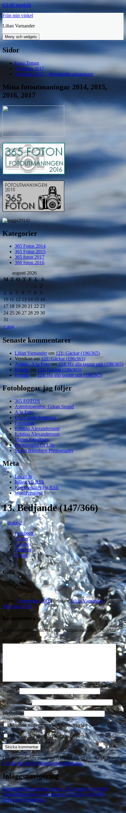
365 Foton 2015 (30, 251)
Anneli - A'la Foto (32, 364)
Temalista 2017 (29, 68)
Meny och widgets (21, 36)
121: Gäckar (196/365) (78, 353)
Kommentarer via (36, 487)
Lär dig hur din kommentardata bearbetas (42, 763)
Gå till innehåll (16, 5)
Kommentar (13, 640)
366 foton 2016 (29, 262)
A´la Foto (24, 412)
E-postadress (16, 702)
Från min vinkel (17, 15)
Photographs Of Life (34, 445)
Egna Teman (27, 63)
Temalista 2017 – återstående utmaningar (54, 74)
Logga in (23, 476)
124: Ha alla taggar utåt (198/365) (90, 364)
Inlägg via (29, 481)
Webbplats (12, 713)
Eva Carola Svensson (35, 417)
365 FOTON (27, 401)
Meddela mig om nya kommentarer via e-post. (54, 725)
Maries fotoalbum (32, 439)
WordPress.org (29, 492)
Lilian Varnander (31, 353)
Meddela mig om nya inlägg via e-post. (47, 736)
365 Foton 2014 (30, 246)
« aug (8, 326)
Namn (10, 690)
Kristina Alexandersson (37, 428)
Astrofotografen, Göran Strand (44, 406)
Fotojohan (24, 423)
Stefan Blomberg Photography (44, 450)
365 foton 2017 (29, 257)
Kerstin (22, 369)
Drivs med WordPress (23, 799)
